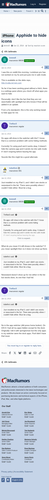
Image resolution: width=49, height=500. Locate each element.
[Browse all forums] (38, 11)
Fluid (2, 477)
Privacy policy (7, 472)
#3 (47, 178)
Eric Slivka (28, 412)
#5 (47, 298)
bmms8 (7, 46)
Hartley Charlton (7, 439)
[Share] (42, 67)
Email (3, 417)
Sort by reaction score (36, 46)
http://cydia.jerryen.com (11, 83)
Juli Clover (5, 421)
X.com (9, 417)
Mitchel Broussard (8, 430)
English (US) (17, 480)
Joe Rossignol (29, 421)
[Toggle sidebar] (46, 11)
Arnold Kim (6, 412)
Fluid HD (8, 477)
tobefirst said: (9, 257)
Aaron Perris (28, 457)
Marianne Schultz (30, 439)
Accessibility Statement (23, 472)
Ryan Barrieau (29, 448)
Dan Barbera (6, 448)
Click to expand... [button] (24, 238)
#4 (47, 209)
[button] (3, 4)
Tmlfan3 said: (9, 215)
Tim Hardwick (29, 430)
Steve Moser (6, 457)
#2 (47, 133)
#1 (47, 67)
